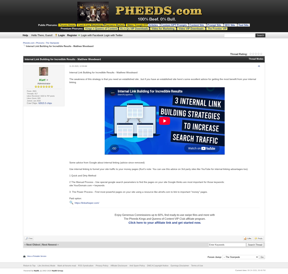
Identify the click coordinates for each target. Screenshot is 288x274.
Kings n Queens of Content (101, 28)
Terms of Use (197, 266)
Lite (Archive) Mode (46, 266)
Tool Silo (243, 25)
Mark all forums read (67, 266)
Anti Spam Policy (137, 266)
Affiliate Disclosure (118, 266)
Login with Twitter (113, 35)
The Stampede (52, 43)
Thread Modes (256, 59)
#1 (259, 66)
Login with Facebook (92, 35)
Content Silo (197, 25)
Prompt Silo (214, 25)
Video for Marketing (163, 28)
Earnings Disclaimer (180, 266)
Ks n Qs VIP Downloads (134, 28)
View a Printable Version (36, 256)
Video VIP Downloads (191, 28)
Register (72, 35)
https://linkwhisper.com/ (87, 203)
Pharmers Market (114, 25)
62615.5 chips (45, 103)
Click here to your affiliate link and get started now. (164, 222)
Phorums (40, 43)
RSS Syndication (86, 266)
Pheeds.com (28, 43)
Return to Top (29, 266)
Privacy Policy (102, 266)
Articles (153, 25)
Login (61, 35)
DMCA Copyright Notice (157, 266)
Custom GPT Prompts (174, 25)
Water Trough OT (137, 25)
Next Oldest (33, 244)
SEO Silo (230, 25)
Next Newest (49, 244)
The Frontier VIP (217, 28)
